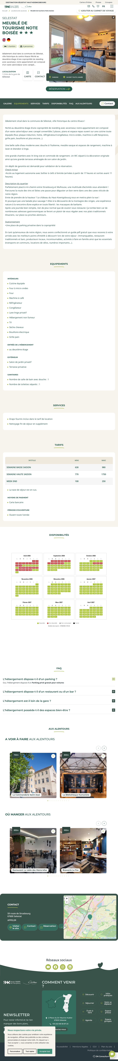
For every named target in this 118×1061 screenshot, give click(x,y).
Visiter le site (16, 927)
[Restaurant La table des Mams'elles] (33, 850)
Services (35, 103)
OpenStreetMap (111, 938)
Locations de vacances (19, 11)
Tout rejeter (30, 1051)
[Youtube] (48, 967)
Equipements (21, 103)
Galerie (7, 103)
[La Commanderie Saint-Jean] (33, 775)
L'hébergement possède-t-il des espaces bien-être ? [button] (36, 710)
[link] (93, 6)
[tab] (47, 800)
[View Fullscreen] (66, 907)
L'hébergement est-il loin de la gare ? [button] (27, 701)
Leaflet (102, 938)
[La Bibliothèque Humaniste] (83, 775)
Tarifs (45, 103)
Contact (109, 103)
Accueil (4, 11)
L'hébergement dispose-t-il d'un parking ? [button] (30, 679)
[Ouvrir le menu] (111, 6)
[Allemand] (8, 40)
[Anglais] (4, 40)
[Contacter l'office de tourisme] (89, 6)
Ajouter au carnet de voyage (97, 11)
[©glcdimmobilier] (113, 17)
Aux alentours (83, 103)
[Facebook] (55, 967)
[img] (26, 32)
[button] (38, 74)
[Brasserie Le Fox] (83, 850)
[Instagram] (62, 967)
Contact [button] (31, 926)
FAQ (71, 103)
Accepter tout (45, 1051)
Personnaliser (15, 1051)
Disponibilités (59, 103)
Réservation (57, 89)
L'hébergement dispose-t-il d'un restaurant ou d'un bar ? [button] (39, 691)
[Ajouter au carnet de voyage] (53, 756)
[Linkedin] (70, 967)
